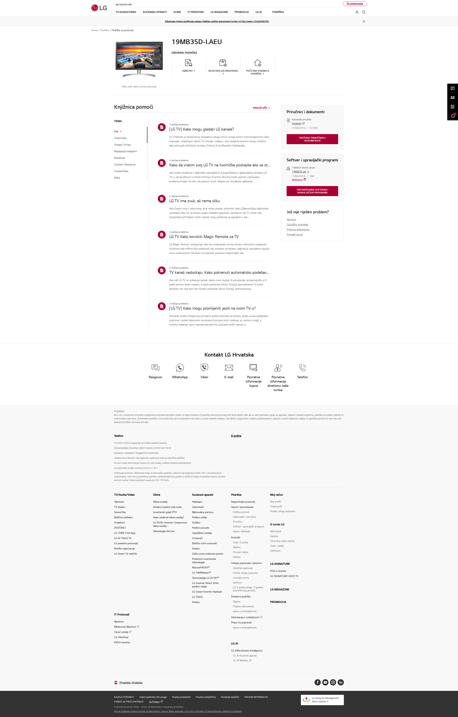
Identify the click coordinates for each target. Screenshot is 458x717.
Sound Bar (120, 512)
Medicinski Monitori (125, 626)
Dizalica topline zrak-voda (167, 507)
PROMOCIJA (278, 602)
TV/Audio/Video (124, 494)
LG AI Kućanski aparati (245, 655)
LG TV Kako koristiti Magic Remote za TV (204, 236)
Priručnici (237, 521)
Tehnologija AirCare (163, 531)
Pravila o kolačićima (206, 697)
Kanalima (119, 158)
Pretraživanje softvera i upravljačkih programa (312, 191)
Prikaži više (260, 107)
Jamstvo (291, 219)
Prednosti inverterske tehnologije (204, 560)
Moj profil (275, 501)
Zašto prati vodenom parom (207, 553)
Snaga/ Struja (122, 144)
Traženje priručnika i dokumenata (312, 139)
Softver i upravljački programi (248, 526)
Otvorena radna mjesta (282, 541)
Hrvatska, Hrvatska (131, 682)
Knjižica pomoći (241, 512)
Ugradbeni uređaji (202, 533)
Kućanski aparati (202, 494)
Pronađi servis (295, 234)
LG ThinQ (197, 596)
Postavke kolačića (230, 697)
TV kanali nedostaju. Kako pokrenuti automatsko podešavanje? (219, 272)
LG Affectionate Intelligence (246, 650)
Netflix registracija (124, 548)
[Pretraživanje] (364, 12)
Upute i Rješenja (241, 531)
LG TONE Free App (124, 533)
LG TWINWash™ (201, 572)
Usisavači (197, 538)
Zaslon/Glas (121, 171)
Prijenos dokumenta (298, 229)
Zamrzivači (198, 507)
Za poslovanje (355, 4)
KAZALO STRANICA (124, 697)
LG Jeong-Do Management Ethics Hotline (325, 699)
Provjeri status (240, 552)
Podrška (236, 494)
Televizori (119, 501)
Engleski (296, 123)
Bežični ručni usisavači (204, 543)
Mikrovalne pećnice (202, 512)
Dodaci (196, 548)
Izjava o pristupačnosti (245, 611)
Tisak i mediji (277, 545)
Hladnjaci (197, 501)
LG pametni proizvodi (126, 543)
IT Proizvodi (121, 614)
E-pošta (236, 435)
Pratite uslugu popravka (245, 572)
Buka (117, 177)
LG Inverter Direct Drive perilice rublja (205, 584)
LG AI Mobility (240, 660)
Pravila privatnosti (181, 697)
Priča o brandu (278, 570)
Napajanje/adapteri (125, 151)
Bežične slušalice (123, 517)
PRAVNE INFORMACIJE (256, 697)
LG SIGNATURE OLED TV (284, 576)
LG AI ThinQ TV (122, 538)
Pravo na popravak (241, 622)
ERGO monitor (122, 642)
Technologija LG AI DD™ (205, 577)
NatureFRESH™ (201, 567)
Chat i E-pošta (240, 542)
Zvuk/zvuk (120, 138)
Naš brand (275, 531)
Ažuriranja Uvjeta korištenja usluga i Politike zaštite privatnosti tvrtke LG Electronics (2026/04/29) (217, 21)
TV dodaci (119, 507)
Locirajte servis (241, 577)
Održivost (275, 550)
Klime (156, 494)
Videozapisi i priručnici (244, 516)
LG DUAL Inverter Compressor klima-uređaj (170, 524)
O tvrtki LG (277, 524)
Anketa (236, 557)
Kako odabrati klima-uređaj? (168, 517)
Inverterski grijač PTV (165, 512)
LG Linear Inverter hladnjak (207, 591)
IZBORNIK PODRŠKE (184, 53)
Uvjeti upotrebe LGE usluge (153, 697)
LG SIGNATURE (280, 564)
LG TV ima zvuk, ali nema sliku (194, 200)
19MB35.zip (299, 171)
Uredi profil (276, 506)
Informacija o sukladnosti (245, 617)
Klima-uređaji (160, 501)
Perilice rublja (199, 517)
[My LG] (357, 12)
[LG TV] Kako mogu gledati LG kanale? (201, 129)
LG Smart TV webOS (125, 553)
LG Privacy (154, 701)
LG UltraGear (121, 637)
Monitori (119, 621)
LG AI (234, 643)
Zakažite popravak (243, 568)
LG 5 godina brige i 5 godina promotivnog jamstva (248, 589)
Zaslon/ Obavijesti (125, 164)
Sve (116, 131)
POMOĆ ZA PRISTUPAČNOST (129, 701)
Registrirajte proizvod (243, 501)
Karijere (274, 536)
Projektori (119, 522)
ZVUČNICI (120, 527)
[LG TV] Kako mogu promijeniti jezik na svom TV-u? (212, 308)
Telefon (236, 547)
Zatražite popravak (297, 224)
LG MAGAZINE (279, 589)
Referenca (297, 179)
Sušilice (196, 522)
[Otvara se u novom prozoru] (318, 682)
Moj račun (276, 494)
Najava (236, 601)
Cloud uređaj (121, 632)
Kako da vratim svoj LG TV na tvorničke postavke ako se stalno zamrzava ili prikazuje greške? (219, 164)
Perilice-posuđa (200, 527)
